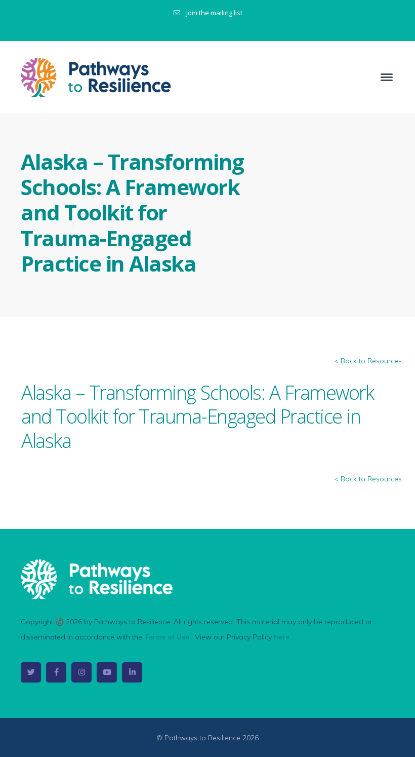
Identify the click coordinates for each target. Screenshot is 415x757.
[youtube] (107, 672)
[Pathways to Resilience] (97, 76)
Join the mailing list (214, 12)
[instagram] (81, 672)
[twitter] (31, 672)
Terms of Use (166, 636)
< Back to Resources (368, 360)
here (281, 636)
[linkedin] (132, 672)
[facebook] (56, 672)
